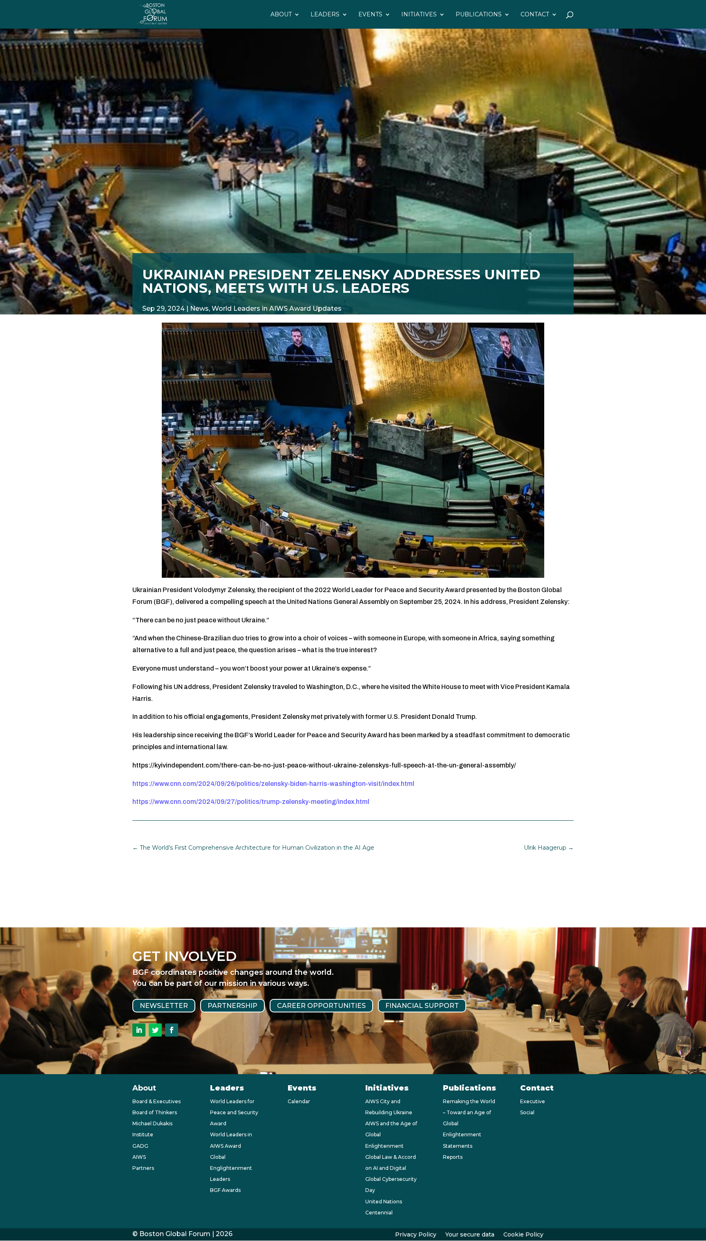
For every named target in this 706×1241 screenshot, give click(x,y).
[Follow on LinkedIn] (138, 1030)
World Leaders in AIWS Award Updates (277, 308)
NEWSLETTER (164, 1006)
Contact (535, 14)
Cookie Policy (523, 1235)
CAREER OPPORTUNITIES (321, 1006)
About (281, 14)
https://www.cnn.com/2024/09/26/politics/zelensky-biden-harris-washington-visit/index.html (273, 783)
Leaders (325, 14)
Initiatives (419, 14)
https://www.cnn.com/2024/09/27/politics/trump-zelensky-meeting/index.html (250, 801)
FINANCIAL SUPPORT (422, 1006)
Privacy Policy (415, 1235)
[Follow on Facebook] (171, 1030)
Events (370, 14)
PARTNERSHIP (232, 1006)
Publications (479, 14)
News (199, 308)
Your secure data (469, 1235)
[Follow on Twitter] (155, 1030)
